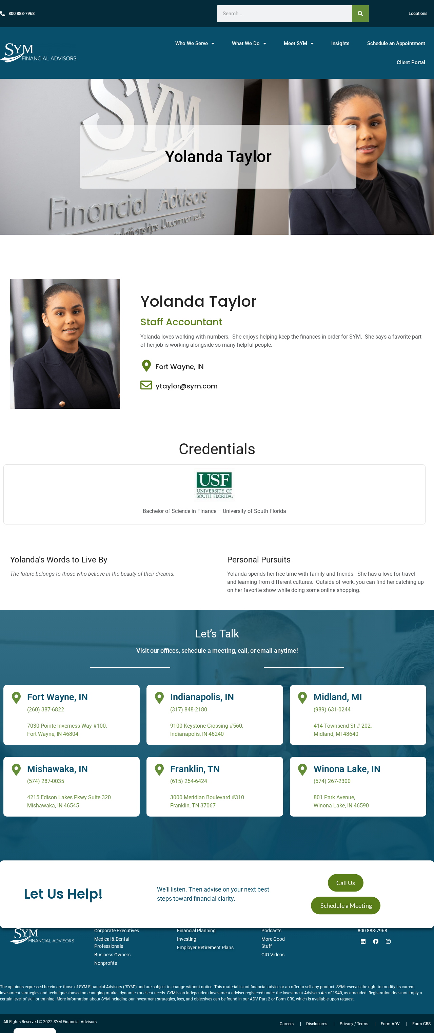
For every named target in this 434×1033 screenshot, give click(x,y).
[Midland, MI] (303, 698)
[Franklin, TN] (159, 770)
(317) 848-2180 (188, 709)
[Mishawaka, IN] (16, 770)
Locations (418, 13)
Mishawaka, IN (57, 769)
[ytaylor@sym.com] (146, 385)
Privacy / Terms (354, 1023)
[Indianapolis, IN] (159, 698)
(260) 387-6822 (45, 709)
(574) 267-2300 (332, 781)
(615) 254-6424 (188, 781)
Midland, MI (338, 697)
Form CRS (421, 1023)
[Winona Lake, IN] (303, 770)
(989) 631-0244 (332, 709)
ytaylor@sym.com (187, 386)
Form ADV (390, 1023)
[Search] (360, 13)
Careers (327, 919)
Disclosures (316, 1023)
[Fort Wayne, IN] (146, 365)
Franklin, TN (195, 769)
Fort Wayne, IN (180, 366)
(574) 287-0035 (45, 781)
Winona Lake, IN (347, 769)
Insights (340, 43)
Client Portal (411, 62)
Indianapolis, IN (202, 697)
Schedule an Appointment (396, 43)
